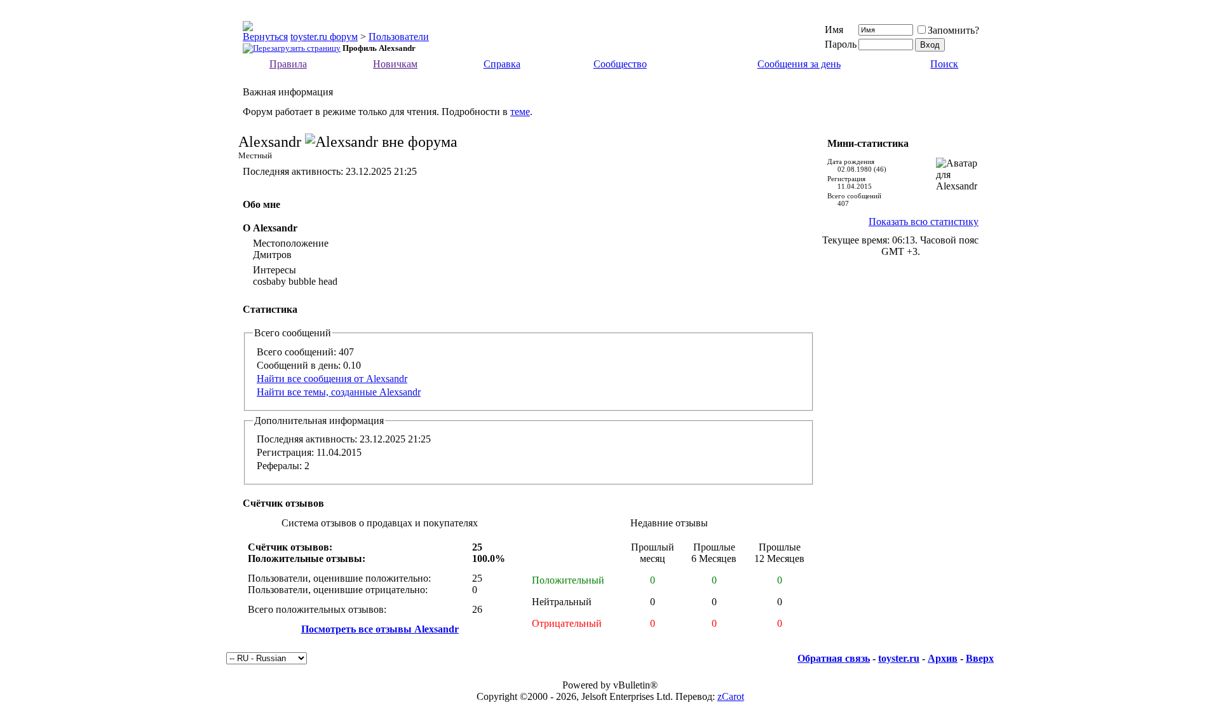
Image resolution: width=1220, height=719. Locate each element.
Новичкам (395, 63)
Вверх (980, 658)
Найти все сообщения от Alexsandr (332, 378)
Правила (288, 63)
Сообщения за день (799, 63)
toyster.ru (898, 658)
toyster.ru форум (324, 36)
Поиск (944, 63)
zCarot (730, 696)
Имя (834, 29)
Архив (943, 658)
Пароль (841, 44)
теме (520, 111)
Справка (502, 63)
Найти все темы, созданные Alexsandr (339, 392)
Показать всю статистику (924, 221)
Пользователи (399, 36)
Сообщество (620, 63)
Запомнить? (953, 30)
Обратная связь (833, 658)
